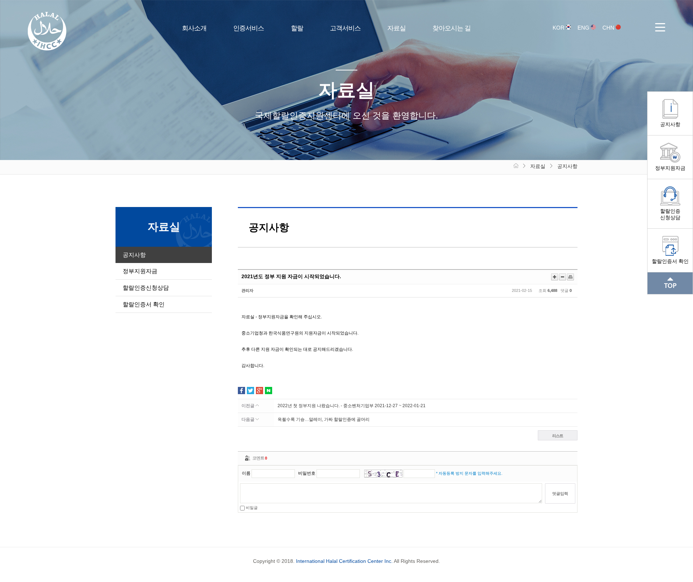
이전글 (248, 405)
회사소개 (194, 28)
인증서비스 (248, 28)
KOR (559, 28)
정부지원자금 (670, 168)
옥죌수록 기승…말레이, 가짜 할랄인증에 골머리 (324, 419)
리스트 (557, 436)
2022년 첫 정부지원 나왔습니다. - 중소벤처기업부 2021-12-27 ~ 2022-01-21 (352, 405)
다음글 (248, 419)
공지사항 (670, 124)
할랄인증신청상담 (670, 214)
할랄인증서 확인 (670, 261)
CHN (609, 28)
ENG (584, 28)
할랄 (297, 28)
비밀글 (251, 507)
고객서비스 (345, 28)
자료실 (396, 28)
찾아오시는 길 (451, 28)
